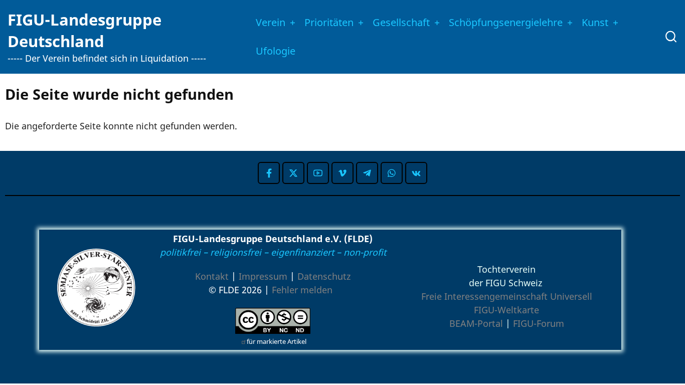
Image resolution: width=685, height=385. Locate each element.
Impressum (263, 276)
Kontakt (212, 276)
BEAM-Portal (476, 323)
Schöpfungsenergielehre (506, 22)
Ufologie (275, 51)
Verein (270, 22)
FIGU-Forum (538, 323)
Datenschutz (324, 276)
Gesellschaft (401, 22)
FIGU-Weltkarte (506, 310)
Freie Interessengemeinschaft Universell (506, 296)
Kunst (595, 22)
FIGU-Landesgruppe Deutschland (84, 30)
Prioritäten (329, 22)
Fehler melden (302, 290)
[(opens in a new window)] (269, 173)
